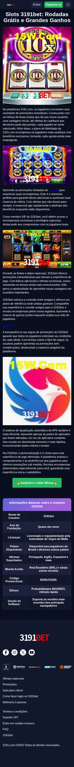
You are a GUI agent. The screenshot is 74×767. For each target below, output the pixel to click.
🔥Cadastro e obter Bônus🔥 (37, 483)
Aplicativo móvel (13, 690)
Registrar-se (54, 4)
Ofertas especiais (13, 678)
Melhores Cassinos (14, 702)
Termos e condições (15, 711)
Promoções (10, 684)
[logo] (10, 4)
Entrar (36, 4)
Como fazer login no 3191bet (20, 696)
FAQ (5, 729)
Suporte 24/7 (10, 717)
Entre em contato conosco (18, 723)
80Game (8, 325)
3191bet (54, 190)
